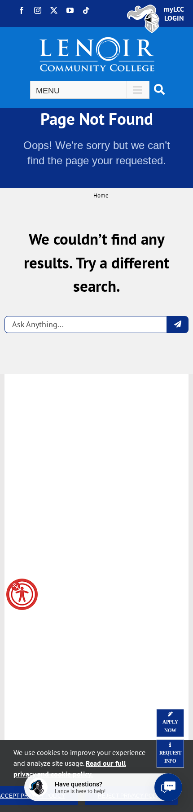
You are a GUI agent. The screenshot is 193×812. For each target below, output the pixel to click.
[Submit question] (178, 324)
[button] (22, 594)
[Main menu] (89, 90)
